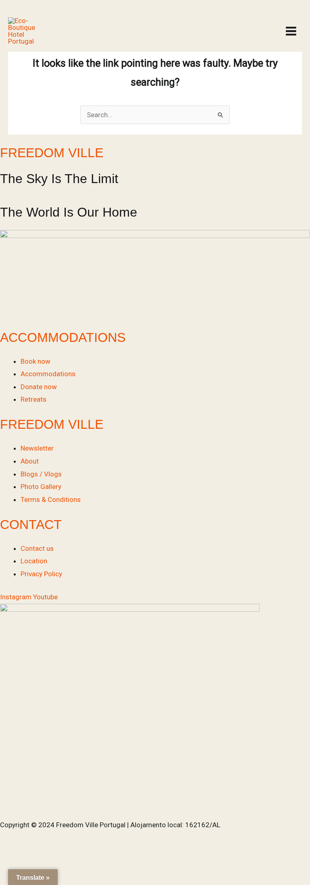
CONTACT (31, 524)
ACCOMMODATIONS (63, 337)
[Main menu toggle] (291, 31)
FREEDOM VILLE (51, 152)
